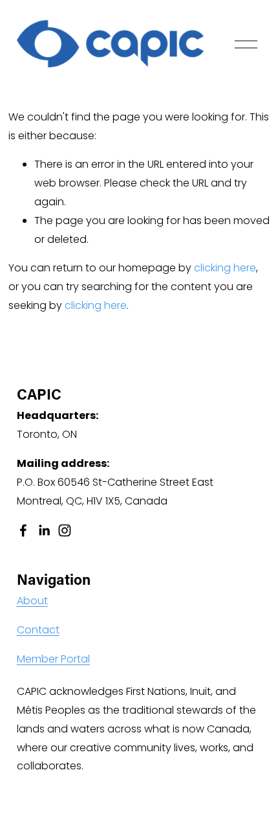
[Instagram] (64, 530)
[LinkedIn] (43, 530)
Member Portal (53, 658)
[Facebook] (23, 530)
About (32, 600)
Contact (38, 629)
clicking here (225, 267)
